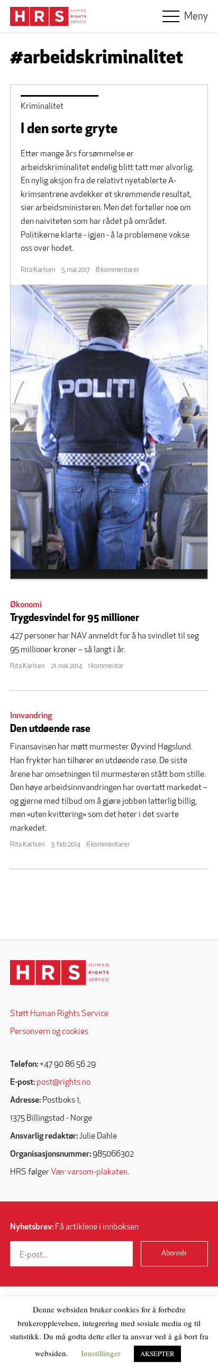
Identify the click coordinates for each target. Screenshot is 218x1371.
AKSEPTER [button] (157, 1353)
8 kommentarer (118, 270)
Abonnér (174, 1253)
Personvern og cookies (49, 1032)
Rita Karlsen (38, 270)
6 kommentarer (108, 844)
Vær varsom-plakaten (89, 1172)
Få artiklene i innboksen (74, 1227)
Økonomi (26, 605)
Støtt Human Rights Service (59, 1014)
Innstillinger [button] (101, 1353)
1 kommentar (106, 666)
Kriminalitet (42, 106)
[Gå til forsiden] (59, 972)
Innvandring (31, 716)
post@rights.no (63, 1082)
